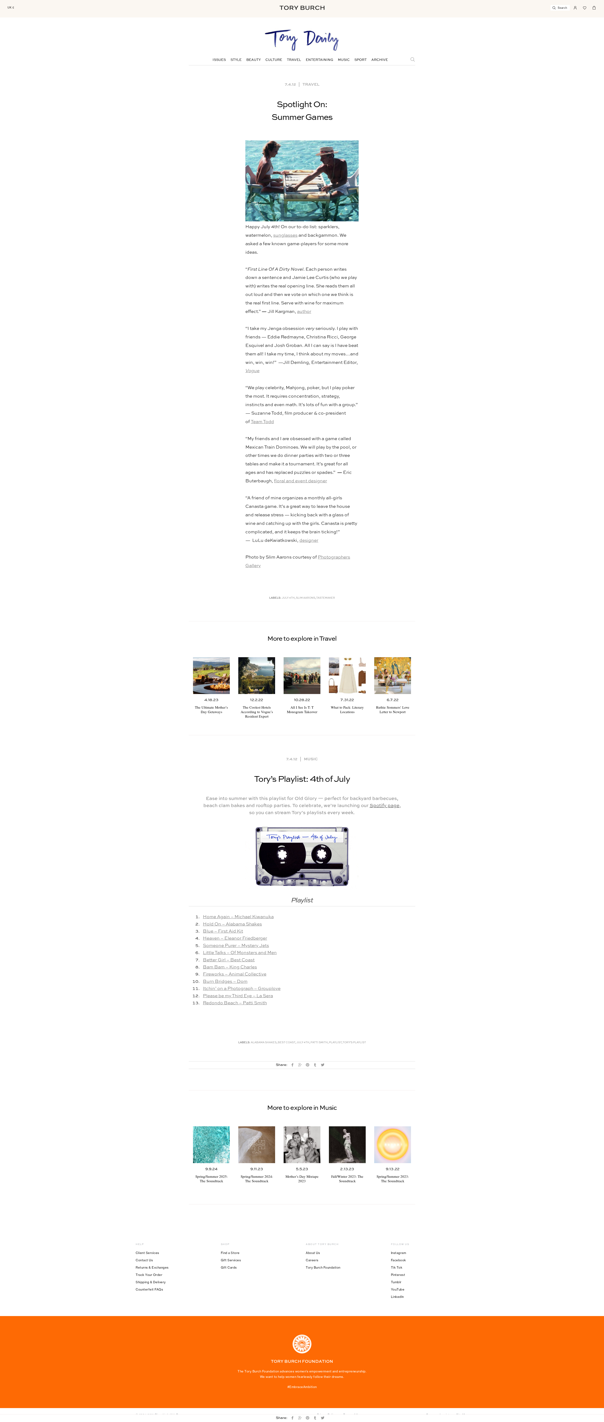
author (304, 311)
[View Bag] (594, 7)
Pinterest (398, 1275)
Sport (360, 60)
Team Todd (262, 422)
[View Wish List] (584, 7)
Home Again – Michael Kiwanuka (238, 917)
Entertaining (319, 60)
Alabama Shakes (264, 1042)
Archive (379, 60)
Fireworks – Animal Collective (234, 974)
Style (236, 60)
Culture (273, 60)
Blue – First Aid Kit (223, 931)
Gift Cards (229, 1267)
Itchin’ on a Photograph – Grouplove (242, 988)
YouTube (398, 1289)
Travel (294, 60)
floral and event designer (300, 481)
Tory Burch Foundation (323, 1267)
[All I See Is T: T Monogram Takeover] (302, 675)
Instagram (398, 1253)
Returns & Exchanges (152, 1267)
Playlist (335, 1042)
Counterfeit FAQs (149, 1289)
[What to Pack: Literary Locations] (347, 675)
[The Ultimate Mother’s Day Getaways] (211, 675)
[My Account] (575, 7)
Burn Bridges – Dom (225, 981)
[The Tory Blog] (302, 40)
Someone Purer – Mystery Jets (236, 945)
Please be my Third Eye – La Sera (238, 996)
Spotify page (384, 806)
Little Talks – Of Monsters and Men (240, 953)
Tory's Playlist (354, 1042)
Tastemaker (325, 598)
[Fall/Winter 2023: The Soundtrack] (347, 1144)
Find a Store (230, 1253)
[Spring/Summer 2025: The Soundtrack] (211, 1144)
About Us (313, 1253)
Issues (219, 60)
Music (344, 60)
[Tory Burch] (302, 8)
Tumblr (396, 1282)
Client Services (147, 1253)
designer (308, 540)
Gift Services (231, 1260)
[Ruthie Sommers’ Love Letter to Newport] (392, 675)
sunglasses (285, 235)
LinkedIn (397, 1297)
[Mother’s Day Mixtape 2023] (302, 1144)
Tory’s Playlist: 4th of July (302, 779)
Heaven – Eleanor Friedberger (235, 938)
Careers (312, 1260)
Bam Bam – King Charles (230, 967)
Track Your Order (149, 1275)
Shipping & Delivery (151, 1282)
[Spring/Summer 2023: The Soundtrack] (392, 1144)
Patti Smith (319, 1042)
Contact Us (144, 1260)
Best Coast (286, 1042)
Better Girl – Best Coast (229, 960)
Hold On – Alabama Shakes (232, 924)
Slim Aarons (305, 598)
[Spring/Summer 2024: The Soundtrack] (256, 1144)
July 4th (288, 598)
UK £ (11, 7)
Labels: (275, 598)
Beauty (253, 60)
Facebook (398, 1260)
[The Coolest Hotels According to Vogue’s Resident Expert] (256, 675)
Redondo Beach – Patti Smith (235, 1003)
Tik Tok (397, 1267)
